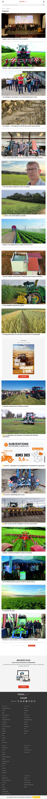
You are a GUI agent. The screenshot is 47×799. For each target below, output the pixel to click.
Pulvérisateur (26, 726)
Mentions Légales (27, 782)
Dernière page (32, 645)
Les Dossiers (4, 789)
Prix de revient (26, 752)
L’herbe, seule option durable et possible (15, 215)
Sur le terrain (4, 782)
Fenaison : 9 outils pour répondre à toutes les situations (17, 552)
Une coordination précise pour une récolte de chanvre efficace (19, 581)
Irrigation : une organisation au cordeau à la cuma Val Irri (17, 244)
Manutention (4, 724)
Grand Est (8, 8)
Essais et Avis (27, 706)
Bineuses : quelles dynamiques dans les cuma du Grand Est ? (19, 68)
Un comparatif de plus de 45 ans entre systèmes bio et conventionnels (21, 334)
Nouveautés (4, 706)
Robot (3, 735)
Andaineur (4, 768)
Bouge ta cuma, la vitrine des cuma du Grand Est (15, 39)
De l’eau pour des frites (9, 610)
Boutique (25, 777)
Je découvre (23, 376)
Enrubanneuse (4, 747)
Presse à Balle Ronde (5, 761)
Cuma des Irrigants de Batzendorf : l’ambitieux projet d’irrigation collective (22, 276)
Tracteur (3, 710)
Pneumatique (4, 742)
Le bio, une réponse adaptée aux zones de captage (16, 186)
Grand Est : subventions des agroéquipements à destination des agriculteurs (24, 465)
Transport (4, 737)
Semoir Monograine (5, 715)
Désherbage (26, 731)
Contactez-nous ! (27, 780)
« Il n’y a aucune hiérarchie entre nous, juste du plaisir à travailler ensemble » (23, 157)
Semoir (3, 712)
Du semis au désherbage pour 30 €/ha (14, 494)
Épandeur (4, 731)
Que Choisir (26, 747)
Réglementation (5, 777)
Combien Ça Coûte (27, 749)
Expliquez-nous (36, 797)
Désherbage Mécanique (6, 719)
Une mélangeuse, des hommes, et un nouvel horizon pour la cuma (20, 97)
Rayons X (4, 745)
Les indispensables (5, 791)
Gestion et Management (6, 780)
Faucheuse (4, 770)
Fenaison (3, 733)
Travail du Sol (4, 717)
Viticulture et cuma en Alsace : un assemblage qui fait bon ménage (20, 639)
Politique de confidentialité (28, 784)
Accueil (3, 8)
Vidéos (3, 784)
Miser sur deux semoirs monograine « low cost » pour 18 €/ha (20, 523)
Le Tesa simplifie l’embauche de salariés (13, 305)
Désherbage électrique (6, 708)
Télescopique (26, 710)
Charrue (3, 749)
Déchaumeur (4, 772)
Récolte (3, 740)
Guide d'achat (27, 745)
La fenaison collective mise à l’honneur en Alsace (15, 406)
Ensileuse (3, 728)
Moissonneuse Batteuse (6, 726)
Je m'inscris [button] (23, 686)
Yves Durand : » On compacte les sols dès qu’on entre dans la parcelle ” (22, 126)
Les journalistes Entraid (6, 793)
